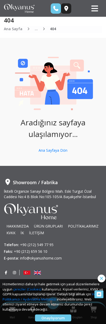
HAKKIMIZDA (17, 226)
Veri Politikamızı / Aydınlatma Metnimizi (50, 297)
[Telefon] (56, 8)
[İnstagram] (14, 272)
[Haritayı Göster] (66, 8)
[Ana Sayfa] (19, 7)
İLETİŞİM (36, 232)
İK (22, 232)
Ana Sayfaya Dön (53, 150)
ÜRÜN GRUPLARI (48, 226)
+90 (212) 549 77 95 (37, 244)
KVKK (10, 232)
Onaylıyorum (53, 317)
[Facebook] (6, 272)
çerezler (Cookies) (27, 289)
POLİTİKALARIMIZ (83, 226)
